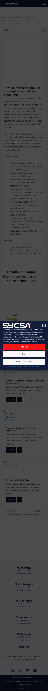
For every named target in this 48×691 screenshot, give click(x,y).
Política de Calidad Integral (29, 366)
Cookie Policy (12, 366)
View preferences (24, 361)
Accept (24, 347)
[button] (44, 325)
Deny (24, 354)
